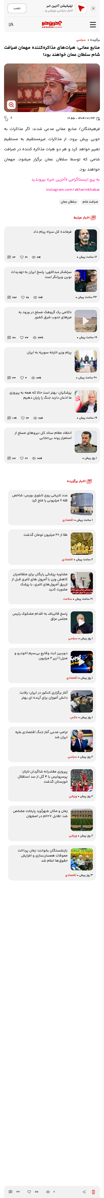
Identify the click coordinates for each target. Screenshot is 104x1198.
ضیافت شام (90, 202)
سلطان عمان (68, 202)
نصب (17, 8)
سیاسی (81, 40)
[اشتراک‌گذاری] (84, 1192)
